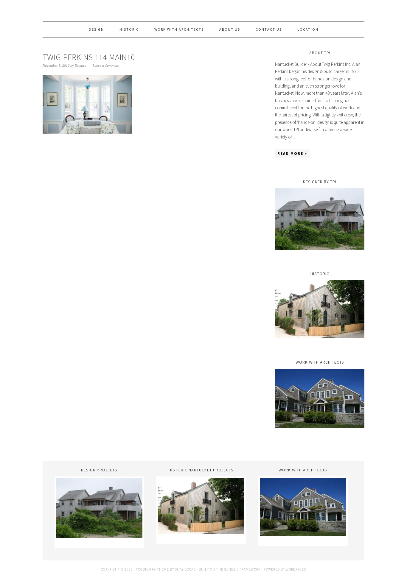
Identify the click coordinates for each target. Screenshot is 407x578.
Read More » (292, 153)
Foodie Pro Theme (152, 569)
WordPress (296, 569)
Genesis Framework (242, 569)
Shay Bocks (185, 569)
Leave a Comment (106, 66)
